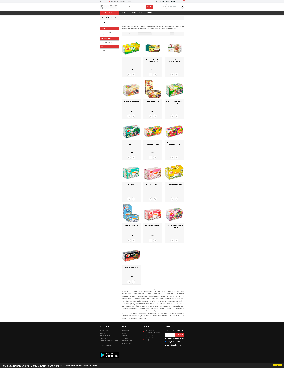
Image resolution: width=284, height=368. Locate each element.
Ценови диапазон (106, 38)
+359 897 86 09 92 (150, 337)
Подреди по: (132, 34)
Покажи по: (165, 34)
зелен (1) (105, 50)
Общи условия (103, 338)
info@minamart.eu (150, 340)
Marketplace (124, 335)
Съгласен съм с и (174, 339)
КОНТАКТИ (146, 327)
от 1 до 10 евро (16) (107, 42)
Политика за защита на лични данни (109, 340)
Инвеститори (125, 338)
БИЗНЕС (124, 327)
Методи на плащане (105, 335)
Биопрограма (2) (107, 32)
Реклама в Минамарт (127, 340)
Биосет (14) (105, 34)
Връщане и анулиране (105, 345)
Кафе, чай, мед (108, 17)
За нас (101, 343)
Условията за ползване (178, 338)
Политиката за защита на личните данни (173, 339)
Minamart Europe (104, 330)
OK (277, 365)
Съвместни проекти (126, 343)
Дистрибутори (125, 330)
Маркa (103, 28)
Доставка (102, 333)
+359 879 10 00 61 (150, 335)
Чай (102, 46)
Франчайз (124, 333)
